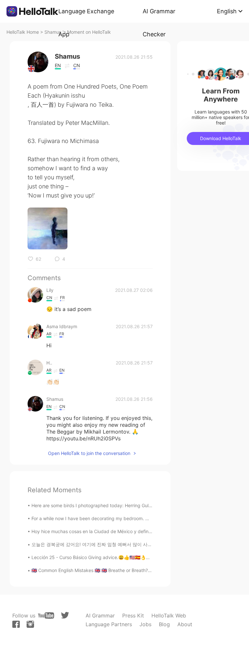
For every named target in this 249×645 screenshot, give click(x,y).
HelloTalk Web (168, 615)
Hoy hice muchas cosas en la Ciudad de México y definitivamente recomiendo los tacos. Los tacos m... (140, 531)
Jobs (145, 624)
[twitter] (65, 615)
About (184, 624)
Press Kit (133, 615)
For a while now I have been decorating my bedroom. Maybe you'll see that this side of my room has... (139, 518)
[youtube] (46, 615)
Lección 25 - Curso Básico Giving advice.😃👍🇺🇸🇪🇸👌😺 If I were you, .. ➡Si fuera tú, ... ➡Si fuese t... (138, 557)
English (227, 11)
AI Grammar (100, 615)
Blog (164, 624)
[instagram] (30, 624)
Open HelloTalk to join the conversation (89, 453)
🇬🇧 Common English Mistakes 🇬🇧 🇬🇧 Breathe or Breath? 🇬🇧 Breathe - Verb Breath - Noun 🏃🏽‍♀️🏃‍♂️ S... (134, 570)
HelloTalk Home (22, 32)
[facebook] (16, 624)
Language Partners (109, 624)
